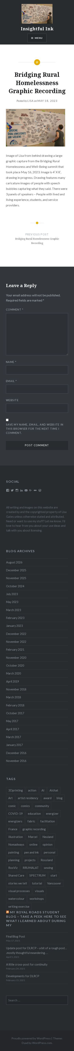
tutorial (37, 883)
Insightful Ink (37, 29)
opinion (47, 844)
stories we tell (17, 883)
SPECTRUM (37, 875)
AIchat (54, 790)
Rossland (47, 860)
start (54, 875)
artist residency (28, 798)
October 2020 (15, 665)
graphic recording (34, 829)
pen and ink (31, 852)
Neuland (47, 837)
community (42, 806)
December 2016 (16, 753)
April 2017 (12, 729)
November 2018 (16, 689)
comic (12, 806)
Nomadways (16, 844)
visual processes (19, 891)
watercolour (16, 898)
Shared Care (16, 875)
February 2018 (15, 705)
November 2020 (16, 657)
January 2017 (14, 745)
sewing (48, 867)
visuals (39, 891)
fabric (31, 821)
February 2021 (15, 649)
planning (14, 860)
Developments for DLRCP (22, 976)
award (47, 798)
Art (10, 798)
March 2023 (13, 610)
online (33, 844)
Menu (39, 37)
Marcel (32, 837)
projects (30, 860)
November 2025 (16, 578)
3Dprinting (15, 790)
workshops (37, 898)
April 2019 (12, 681)
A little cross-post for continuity (26, 964)
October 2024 (15, 586)
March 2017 (13, 737)
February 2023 (15, 618)
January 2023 (14, 625)
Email (11, 381)
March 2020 (13, 673)
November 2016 (16, 761)
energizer (52, 813)
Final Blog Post (15, 936)
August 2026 (14, 562)
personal (49, 852)
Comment (14, 309)
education (34, 813)
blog (60, 798)
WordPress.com (42, 1043)
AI (42, 790)
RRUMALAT (31, 867)
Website (12, 400)
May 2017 (12, 721)
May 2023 (12, 602)
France (12, 829)
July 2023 (12, 594)
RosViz (13, 867)
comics (25, 806)
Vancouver (54, 883)
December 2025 (16, 570)
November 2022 (16, 641)
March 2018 (13, 697)
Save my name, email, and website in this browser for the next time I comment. (35, 428)
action (32, 790)
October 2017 (15, 713)
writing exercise (18, 906)
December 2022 (16, 633)
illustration (15, 837)
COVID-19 (15, 813)
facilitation (47, 821)
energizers (15, 821)
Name (11, 362)
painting (13, 852)
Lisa (30, 100)
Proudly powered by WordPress (31, 1038)
